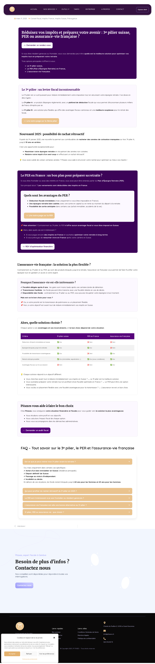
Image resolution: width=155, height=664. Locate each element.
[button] (54, 638)
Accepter (12, 654)
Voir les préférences (46, 654)
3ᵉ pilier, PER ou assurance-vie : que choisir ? (44, 512)
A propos (105, 9)
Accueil (33, 9)
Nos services (49, 9)
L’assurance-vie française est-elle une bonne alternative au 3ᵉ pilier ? (56, 505)
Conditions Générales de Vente (88, 632)
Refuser (29, 654)
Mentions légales (83, 635)
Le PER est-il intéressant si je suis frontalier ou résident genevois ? (54, 498)
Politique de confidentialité (29, 659)
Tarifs (76, 9)
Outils (64, 9)
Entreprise (90, 9)
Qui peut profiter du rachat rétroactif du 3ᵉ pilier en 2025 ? (51, 491)
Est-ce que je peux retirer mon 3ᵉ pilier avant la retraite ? (50, 461)
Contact (120, 9)
